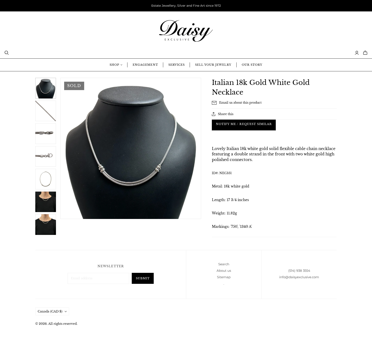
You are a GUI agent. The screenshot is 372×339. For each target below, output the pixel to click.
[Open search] (7, 53)
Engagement (145, 65)
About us (224, 271)
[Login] (357, 52)
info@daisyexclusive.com (299, 277)
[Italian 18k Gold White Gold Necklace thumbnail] (45, 202)
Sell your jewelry (213, 65)
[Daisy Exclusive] (186, 31)
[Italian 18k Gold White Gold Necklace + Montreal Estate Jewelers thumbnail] (45, 88)
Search (223, 264)
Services (176, 65)
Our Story (252, 65)
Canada (50, 311)
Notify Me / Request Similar (244, 124)
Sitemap (224, 277)
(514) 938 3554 (299, 271)
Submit (143, 278)
